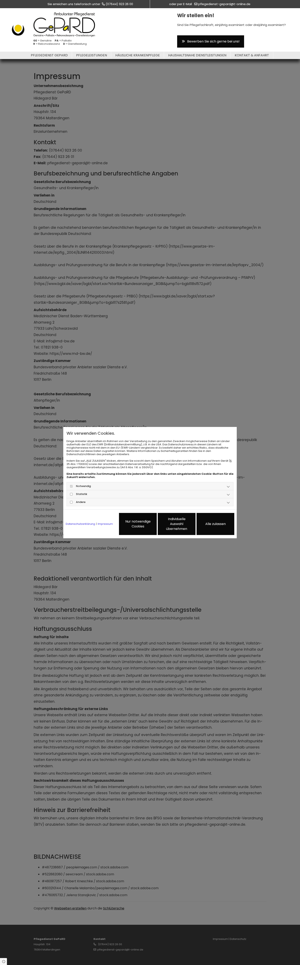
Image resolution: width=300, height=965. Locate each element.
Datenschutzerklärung (80, 524)
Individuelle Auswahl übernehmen (176, 524)
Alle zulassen (215, 524)
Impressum (105, 524)
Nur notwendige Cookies (138, 524)
